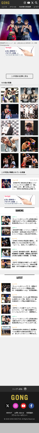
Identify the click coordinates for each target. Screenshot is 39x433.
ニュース (4, 7)
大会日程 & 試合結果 (25, 7)
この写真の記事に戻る (19, 76)
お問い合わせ (19, 413)
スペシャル (13, 7)
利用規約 (29, 413)
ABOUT (9, 413)
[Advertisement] (19, 361)
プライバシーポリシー (20, 415)
